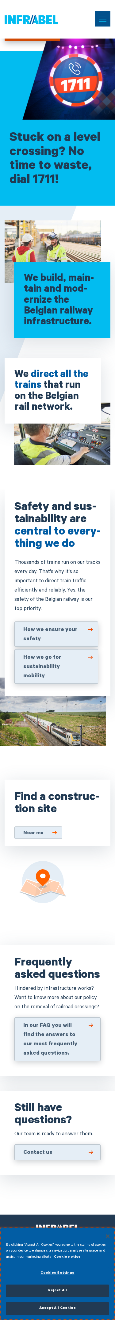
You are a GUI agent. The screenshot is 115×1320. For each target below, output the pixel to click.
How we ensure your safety (50, 634)
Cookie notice (67, 1257)
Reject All (57, 1291)
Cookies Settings (57, 1273)
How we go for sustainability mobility (42, 667)
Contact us (37, 1153)
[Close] (107, 1236)
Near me (33, 833)
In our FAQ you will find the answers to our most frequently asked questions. (50, 1040)
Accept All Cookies (57, 1308)
